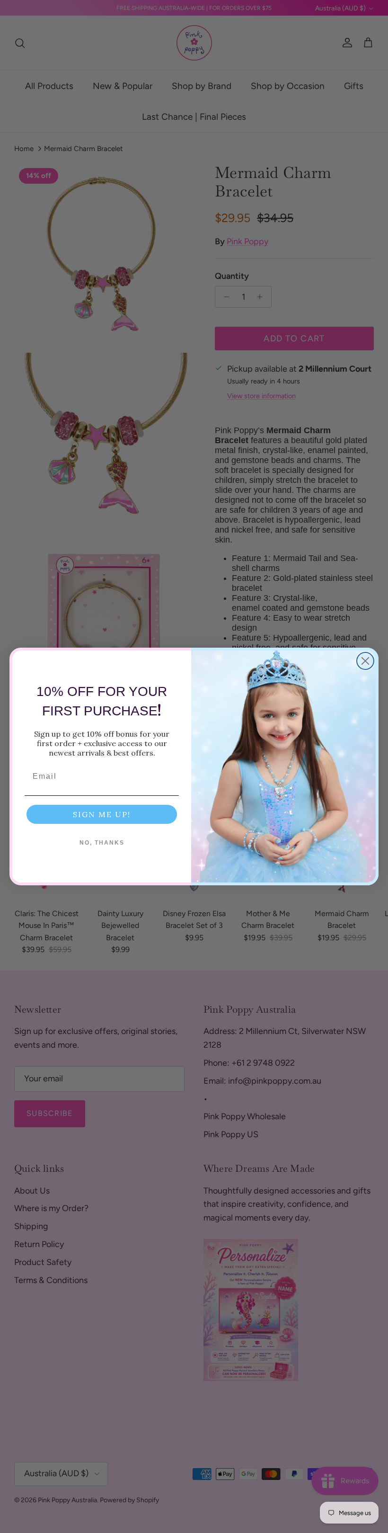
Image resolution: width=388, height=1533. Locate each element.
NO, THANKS (101, 842)
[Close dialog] (365, 660)
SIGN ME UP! (102, 814)
